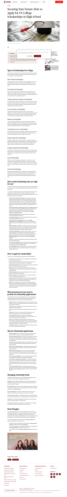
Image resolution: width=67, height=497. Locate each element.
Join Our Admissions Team (24, 475)
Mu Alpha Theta (23, 244)
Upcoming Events (53, 468)
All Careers (21, 477)
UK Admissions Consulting (9, 469)
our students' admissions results (24, 429)
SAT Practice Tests (38, 471)
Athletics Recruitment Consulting (10, 481)
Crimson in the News (23, 473)
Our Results (21, 469)
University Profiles (38, 468)
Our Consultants (22, 468)
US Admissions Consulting (8, 468)
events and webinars (14, 427)
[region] (34, 54)
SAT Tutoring (6, 483)
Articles (36, 469)
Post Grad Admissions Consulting (10, 479)
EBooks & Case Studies (39, 475)
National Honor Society (15, 244)
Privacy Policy (33, 488)
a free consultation (24, 424)
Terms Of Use (21, 488)
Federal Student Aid (21, 207)
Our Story (21, 471)
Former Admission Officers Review (9, 477)
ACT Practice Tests (38, 473)
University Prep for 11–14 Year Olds (9, 474)
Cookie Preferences (27, 488)
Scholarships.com (12, 221)
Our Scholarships (22, 479)
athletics (28, 81)
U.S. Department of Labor (33, 207)
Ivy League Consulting (28, 419)
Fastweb (30, 220)
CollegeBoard (19, 221)
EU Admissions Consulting (9, 471)
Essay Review (6, 485)
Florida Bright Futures (18, 212)
